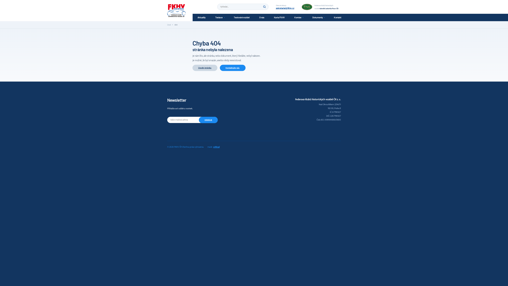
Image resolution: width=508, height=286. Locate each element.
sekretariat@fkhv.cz (285, 8)
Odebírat (208, 120)
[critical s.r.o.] (216, 147)
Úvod (169, 24)
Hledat (264, 7)
